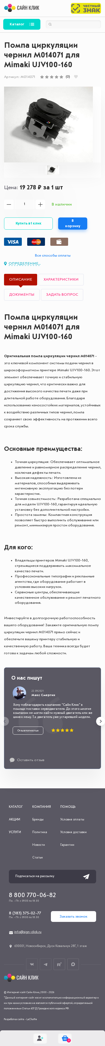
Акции (14, 819)
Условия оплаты (72, 819)
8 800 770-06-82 (32, 895)
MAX (73, 964)
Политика (39, 832)
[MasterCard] (36, 242)
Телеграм (45, 964)
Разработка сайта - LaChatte (20, 1019)
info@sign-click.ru (27, 932)
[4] (56, 76)
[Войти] (40, 1038)
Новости (38, 845)
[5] (61, 76)
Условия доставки (73, 832)
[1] (42, 76)
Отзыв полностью (28, 730)
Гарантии (67, 845)
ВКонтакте (32, 964)
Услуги (15, 832)
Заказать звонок (74, 916)
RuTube (59, 964)
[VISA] (13, 242)
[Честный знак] (86, 8)
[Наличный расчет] (59, 242)
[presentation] (4, 721)
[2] (46, 76)
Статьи (37, 857)
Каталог (17, 24)
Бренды (38, 819)
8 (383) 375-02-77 (25, 913)
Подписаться (86, 876)
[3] (51, 76)
